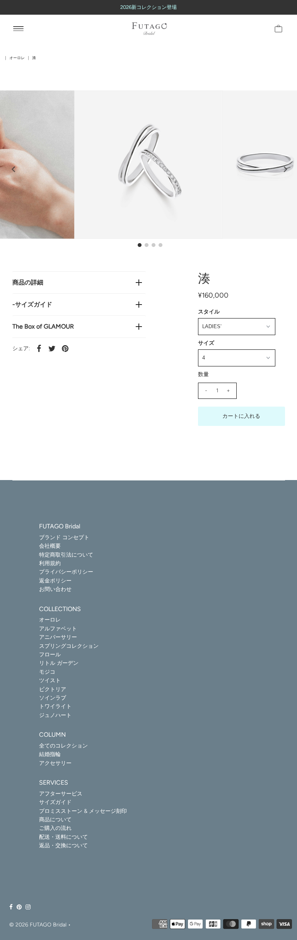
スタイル (209, 311)
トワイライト (55, 706)
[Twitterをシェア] (52, 348)
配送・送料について (63, 837)
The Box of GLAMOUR (43, 326)
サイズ (206, 343)
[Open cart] (278, 28)
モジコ (47, 672)
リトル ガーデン (59, 663)
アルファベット (58, 628)
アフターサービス (60, 793)
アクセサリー (55, 763)
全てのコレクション (63, 745)
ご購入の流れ (55, 828)
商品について (55, 819)
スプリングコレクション (69, 646)
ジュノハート (55, 715)
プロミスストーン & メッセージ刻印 (83, 811)
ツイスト (50, 680)
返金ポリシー (55, 580)
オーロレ (17, 57)
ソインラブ (52, 698)
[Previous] (12, 169)
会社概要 (50, 546)
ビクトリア (52, 689)
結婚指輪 (50, 754)
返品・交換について (63, 845)
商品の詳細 (27, 282)
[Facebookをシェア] (39, 348)
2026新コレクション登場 (148, 7)
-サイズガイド (32, 304)
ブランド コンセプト (64, 537)
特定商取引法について (66, 555)
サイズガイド (55, 802)
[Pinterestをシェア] (65, 348)
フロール (50, 654)
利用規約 (50, 563)
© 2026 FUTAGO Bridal (38, 924)
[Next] (284, 169)
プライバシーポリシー (66, 572)
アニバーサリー (58, 637)
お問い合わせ (55, 589)
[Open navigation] (18, 28)
